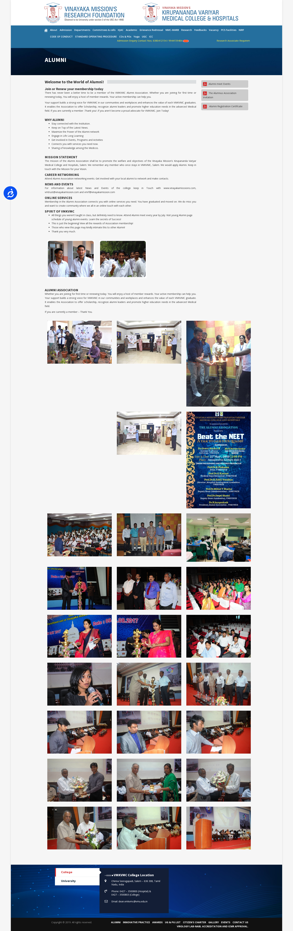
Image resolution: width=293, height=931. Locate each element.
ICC (151, 36)
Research (186, 30)
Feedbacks (200, 30)
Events (225, 922)
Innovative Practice (136, 922)
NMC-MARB (172, 30)
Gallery (213, 922)
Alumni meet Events (219, 83)
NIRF (241, 30)
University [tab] (68, 881)
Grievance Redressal (151, 30)
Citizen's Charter (194, 922)
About (53, 30)
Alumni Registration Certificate (225, 106)
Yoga (137, 36)
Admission (66, 30)
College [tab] (66, 872)
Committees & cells (104, 30)
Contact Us (240, 922)
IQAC (120, 30)
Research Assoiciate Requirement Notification (194, 40)
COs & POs (125, 36)
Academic (131, 30)
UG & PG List (173, 922)
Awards (157, 922)
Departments (82, 30)
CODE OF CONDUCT (61, 36)
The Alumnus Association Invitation (219, 95)
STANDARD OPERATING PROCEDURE (96, 36)
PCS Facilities (228, 30)
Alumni (116, 922)
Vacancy (214, 30)
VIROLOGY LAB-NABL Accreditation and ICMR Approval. (212, 926)
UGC (144, 36)
